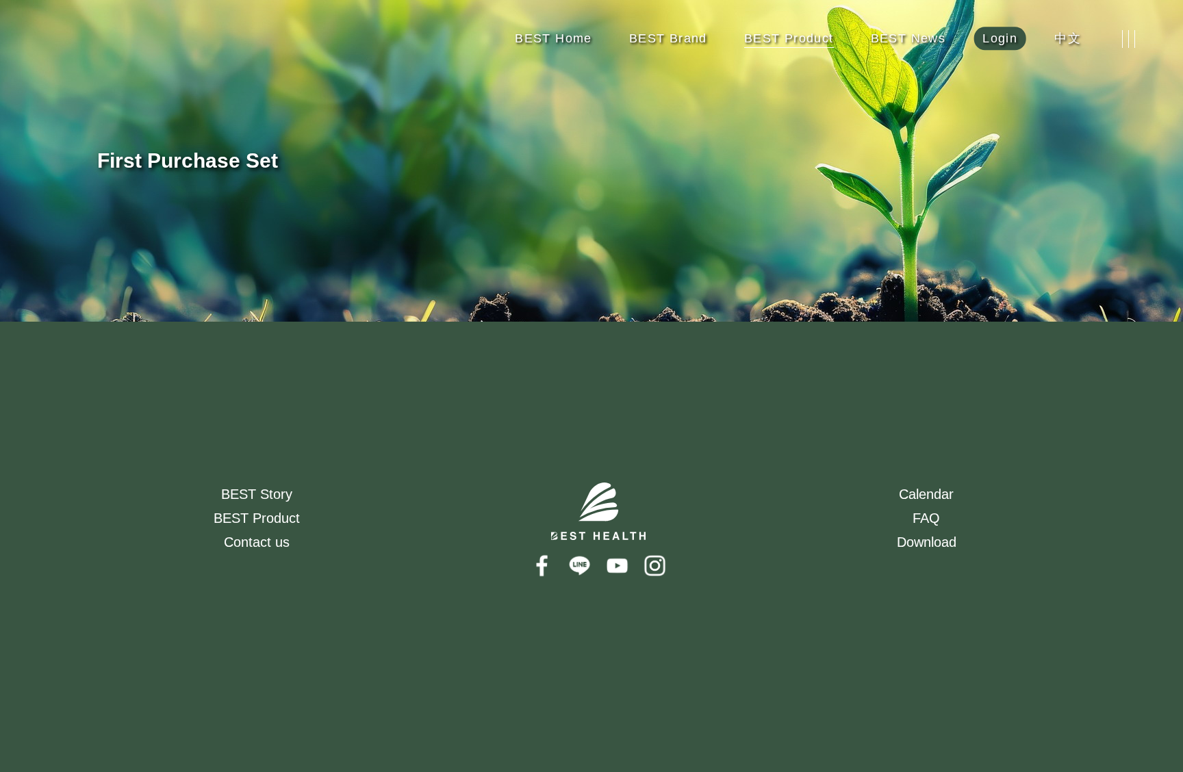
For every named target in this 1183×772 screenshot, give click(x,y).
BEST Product (257, 518)
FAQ (926, 518)
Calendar (926, 494)
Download (926, 542)
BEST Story (256, 494)
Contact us (257, 542)
